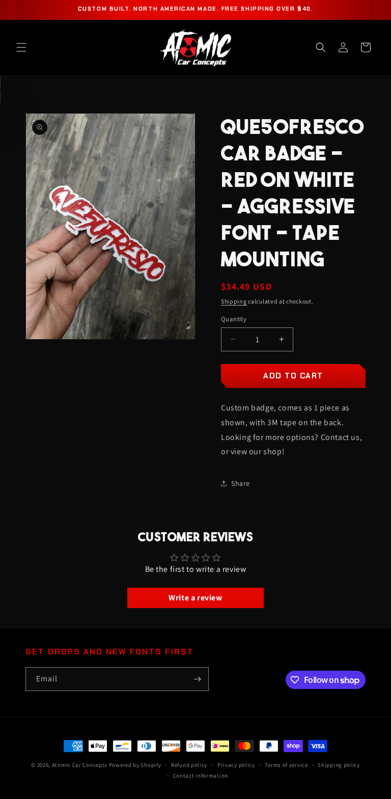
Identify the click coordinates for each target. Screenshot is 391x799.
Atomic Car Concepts (79, 764)
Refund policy (189, 764)
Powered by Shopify (135, 764)
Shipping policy (339, 764)
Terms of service (286, 764)
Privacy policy (236, 764)
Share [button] (240, 483)
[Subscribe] (197, 679)
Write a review (195, 597)
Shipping (234, 301)
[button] (21, 47)
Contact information (200, 775)
